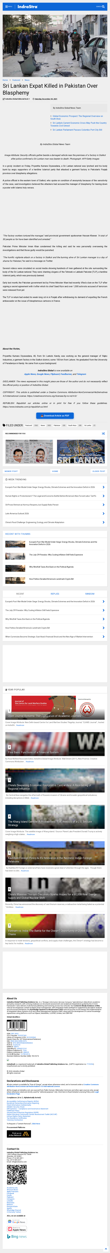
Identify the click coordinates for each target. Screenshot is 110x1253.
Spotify (9, 1208)
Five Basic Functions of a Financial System (33, 752)
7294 (24, 1050)
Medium (10, 1205)
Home (5, 80)
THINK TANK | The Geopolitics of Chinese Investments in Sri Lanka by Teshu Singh (80, 456)
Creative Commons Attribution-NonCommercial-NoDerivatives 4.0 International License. (53, 1085)
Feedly (9, 1195)
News (27, 80)
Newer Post (11, 471)
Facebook (10, 1193)
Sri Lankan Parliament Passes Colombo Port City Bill (77, 130)
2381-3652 (15, 1034)
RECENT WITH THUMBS (17, 534)
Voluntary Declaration (15, 1120)
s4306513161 (22, 1049)
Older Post (99, 471)
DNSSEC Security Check (15, 1107)
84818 (16, 1047)
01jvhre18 (16, 1045)
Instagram (10, 1199)
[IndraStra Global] (28, 7)
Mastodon (10, 1203)
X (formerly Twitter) (14, 1212)
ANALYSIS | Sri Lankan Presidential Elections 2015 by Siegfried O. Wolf (25, 456)
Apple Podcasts (12, 1192)
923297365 (22, 1035)
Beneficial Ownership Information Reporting (23, 1103)
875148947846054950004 (23, 1043)
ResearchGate (12, 1206)
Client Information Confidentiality (19, 1105)
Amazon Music (12, 1190)
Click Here (36, 1124)
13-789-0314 (25, 1054)
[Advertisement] (25, 122)
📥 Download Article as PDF (55, 416)
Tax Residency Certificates (17, 1118)
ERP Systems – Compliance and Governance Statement (27, 1109)
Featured (16, 80)
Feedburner (66, 374)
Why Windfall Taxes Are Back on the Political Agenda (51, 567)
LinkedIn (10, 1201)
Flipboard (54, 374)
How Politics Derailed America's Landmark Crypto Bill (51, 579)
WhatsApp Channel (14, 1210)
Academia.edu (12, 1188)
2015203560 (31, 1037)
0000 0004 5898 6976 (18, 1041)
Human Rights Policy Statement (18, 1116)
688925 (26, 1052)
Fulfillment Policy (13, 1111)
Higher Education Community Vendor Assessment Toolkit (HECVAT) (32, 1114)
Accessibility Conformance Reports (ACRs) (23, 1101)
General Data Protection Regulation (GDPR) (23, 1112)
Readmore (20, 725)
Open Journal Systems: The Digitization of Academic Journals (44, 716)
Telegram (81, 374)
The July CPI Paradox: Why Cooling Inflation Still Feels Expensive (56, 555)
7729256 (90, 1064)
